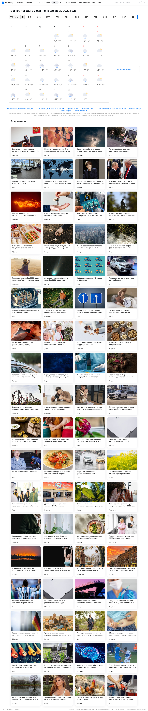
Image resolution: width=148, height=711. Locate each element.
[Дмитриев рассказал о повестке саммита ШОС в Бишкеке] (58, 497)
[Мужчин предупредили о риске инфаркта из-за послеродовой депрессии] (90, 400)
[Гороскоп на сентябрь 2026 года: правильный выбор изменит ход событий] (26, 271)
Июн (77, 17)
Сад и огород (66, 111)
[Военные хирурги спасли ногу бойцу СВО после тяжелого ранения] (90, 368)
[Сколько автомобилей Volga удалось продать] (26, 174)
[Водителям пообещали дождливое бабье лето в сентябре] (90, 465)
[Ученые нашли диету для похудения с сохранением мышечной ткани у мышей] (26, 239)
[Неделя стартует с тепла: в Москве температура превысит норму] (90, 594)
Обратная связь (119, 709)
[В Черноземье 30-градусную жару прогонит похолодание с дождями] (26, 561)
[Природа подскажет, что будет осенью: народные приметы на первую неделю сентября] (58, 142)
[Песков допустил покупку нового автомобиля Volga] (122, 271)
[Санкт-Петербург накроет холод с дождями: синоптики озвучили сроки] (122, 561)
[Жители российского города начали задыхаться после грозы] (90, 142)
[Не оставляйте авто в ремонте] (26, 465)
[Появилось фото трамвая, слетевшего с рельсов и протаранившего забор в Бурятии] (122, 142)
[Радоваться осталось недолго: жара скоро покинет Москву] (26, 368)
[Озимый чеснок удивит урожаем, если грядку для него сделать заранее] (58, 239)
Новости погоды (135, 109)
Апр (58, 17)
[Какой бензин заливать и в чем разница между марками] (26, 658)
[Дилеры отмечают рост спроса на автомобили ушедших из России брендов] (122, 400)
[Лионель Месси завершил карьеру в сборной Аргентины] (26, 594)
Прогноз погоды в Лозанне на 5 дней (50, 109)
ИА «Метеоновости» (140, 709)
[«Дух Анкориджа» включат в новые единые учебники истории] (122, 174)
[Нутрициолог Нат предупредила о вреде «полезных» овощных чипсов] (26, 432)
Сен (105, 17)
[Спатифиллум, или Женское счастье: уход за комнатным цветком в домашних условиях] (58, 529)
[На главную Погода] (9, 2)
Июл (86, 17)
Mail (3, 709)
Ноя (124, 17)
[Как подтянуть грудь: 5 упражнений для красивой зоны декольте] (58, 561)
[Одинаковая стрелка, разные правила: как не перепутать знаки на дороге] (90, 303)
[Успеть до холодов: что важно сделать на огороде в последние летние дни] (90, 626)
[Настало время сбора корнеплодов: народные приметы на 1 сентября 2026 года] (122, 368)
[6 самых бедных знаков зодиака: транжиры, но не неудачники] (58, 400)
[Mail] (3, 2)
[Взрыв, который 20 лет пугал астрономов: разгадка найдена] (58, 368)
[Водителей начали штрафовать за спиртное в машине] (26, 303)
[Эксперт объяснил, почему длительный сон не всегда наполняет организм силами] (122, 303)
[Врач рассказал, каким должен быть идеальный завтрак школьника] (90, 529)
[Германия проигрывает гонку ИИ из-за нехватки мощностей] (26, 626)
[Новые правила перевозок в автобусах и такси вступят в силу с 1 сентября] (90, 207)
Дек (133, 17)
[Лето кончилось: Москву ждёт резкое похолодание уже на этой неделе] (26, 690)
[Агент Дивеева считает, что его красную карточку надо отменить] (122, 658)
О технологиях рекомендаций (104, 709)
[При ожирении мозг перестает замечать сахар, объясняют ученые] (58, 432)
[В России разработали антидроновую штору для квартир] (122, 432)
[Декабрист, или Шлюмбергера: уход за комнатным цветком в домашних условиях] (90, 432)
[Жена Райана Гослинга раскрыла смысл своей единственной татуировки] (58, 690)
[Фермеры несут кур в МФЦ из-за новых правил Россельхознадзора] (90, 690)
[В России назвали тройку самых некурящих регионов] (90, 336)
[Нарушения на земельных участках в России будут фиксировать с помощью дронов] (58, 594)
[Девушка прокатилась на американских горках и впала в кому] (26, 400)
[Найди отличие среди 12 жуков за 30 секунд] (90, 271)
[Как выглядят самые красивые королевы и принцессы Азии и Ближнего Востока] (26, 497)
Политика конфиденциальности (85, 709)
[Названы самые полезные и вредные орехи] (122, 336)
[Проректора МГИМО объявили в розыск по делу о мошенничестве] (90, 174)
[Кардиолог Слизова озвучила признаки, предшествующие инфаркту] (26, 529)
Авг (95, 17)
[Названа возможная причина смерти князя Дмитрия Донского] (122, 207)
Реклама (17, 709)
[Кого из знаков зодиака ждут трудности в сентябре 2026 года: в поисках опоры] (122, 497)
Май (67, 17)
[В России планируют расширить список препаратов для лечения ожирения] (122, 626)
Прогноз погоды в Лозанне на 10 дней (112, 109)
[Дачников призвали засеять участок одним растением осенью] (122, 465)
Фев (39, 17)
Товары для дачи (80, 111)
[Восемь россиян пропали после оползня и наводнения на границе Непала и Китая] (90, 239)
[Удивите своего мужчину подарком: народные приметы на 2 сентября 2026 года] (58, 626)
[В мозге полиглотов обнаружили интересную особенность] (90, 658)
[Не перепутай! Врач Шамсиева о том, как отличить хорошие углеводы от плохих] (58, 465)
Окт (114, 17)
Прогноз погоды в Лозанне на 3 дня (20, 109)
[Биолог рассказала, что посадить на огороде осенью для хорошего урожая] (58, 658)
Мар (48, 17)
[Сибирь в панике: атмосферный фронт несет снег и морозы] (122, 239)
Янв (29, 17)
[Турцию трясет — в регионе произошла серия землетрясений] (58, 174)
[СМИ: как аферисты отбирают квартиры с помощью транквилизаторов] (58, 207)
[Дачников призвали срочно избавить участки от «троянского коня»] (90, 497)
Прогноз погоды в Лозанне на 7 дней (80, 109)
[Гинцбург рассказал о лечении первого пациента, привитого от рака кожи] (122, 594)
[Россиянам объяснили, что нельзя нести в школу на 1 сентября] (58, 336)
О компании (9, 709)
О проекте (71, 709)
